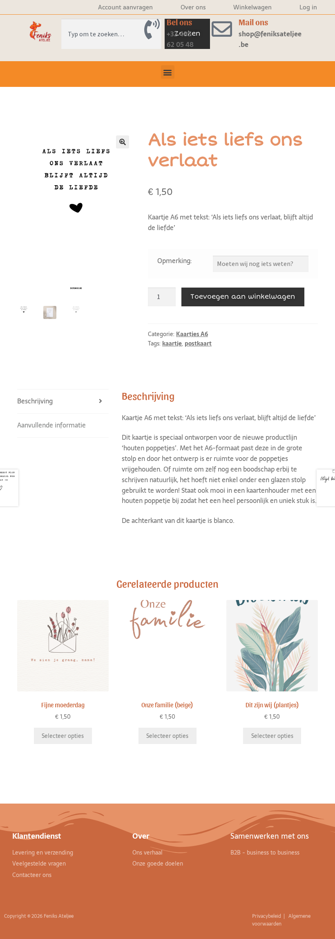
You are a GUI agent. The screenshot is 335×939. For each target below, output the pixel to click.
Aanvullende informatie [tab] (51, 425)
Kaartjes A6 (192, 334)
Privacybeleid (267, 916)
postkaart (198, 343)
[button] (167, 72)
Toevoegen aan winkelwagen (242, 296)
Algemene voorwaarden (281, 920)
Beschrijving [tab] (35, 401)
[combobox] (111, 34)
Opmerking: (174, 260)
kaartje (172, 343)
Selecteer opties (63, 735)
